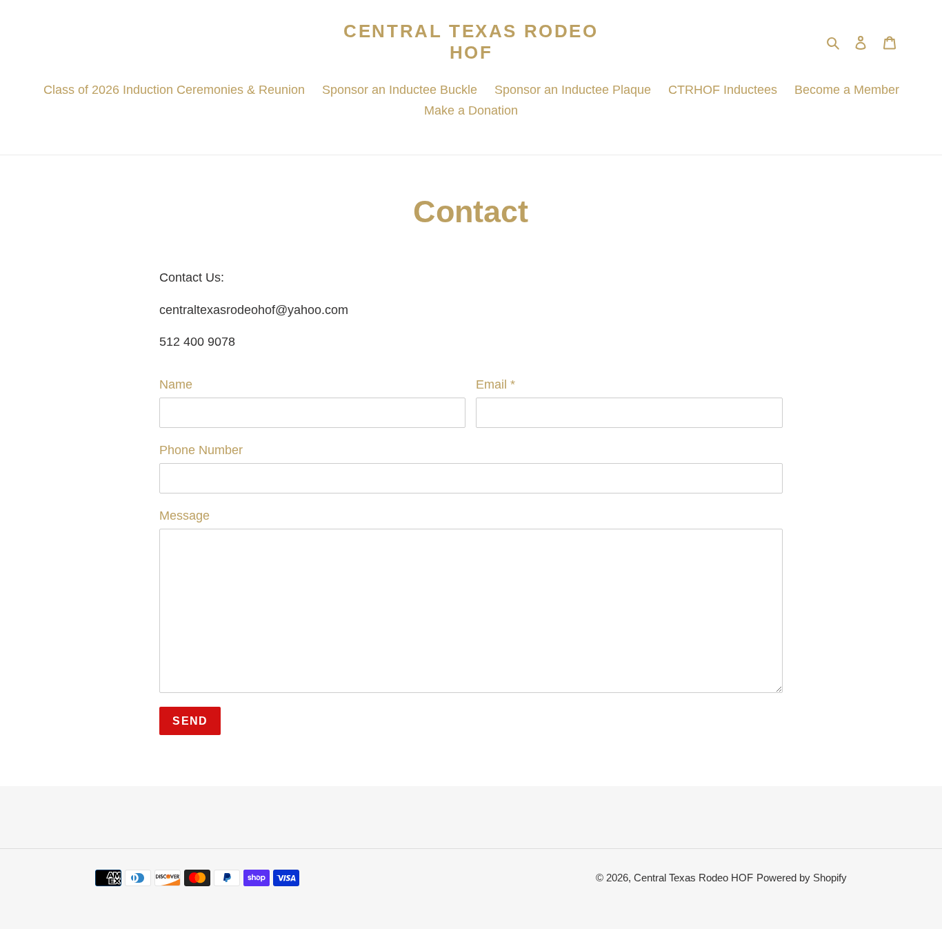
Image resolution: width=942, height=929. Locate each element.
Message (184, 515)
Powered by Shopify (801, 877)
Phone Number (201, 450)
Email (495, 384)
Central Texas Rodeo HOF (470, 42)
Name (175, 384)
